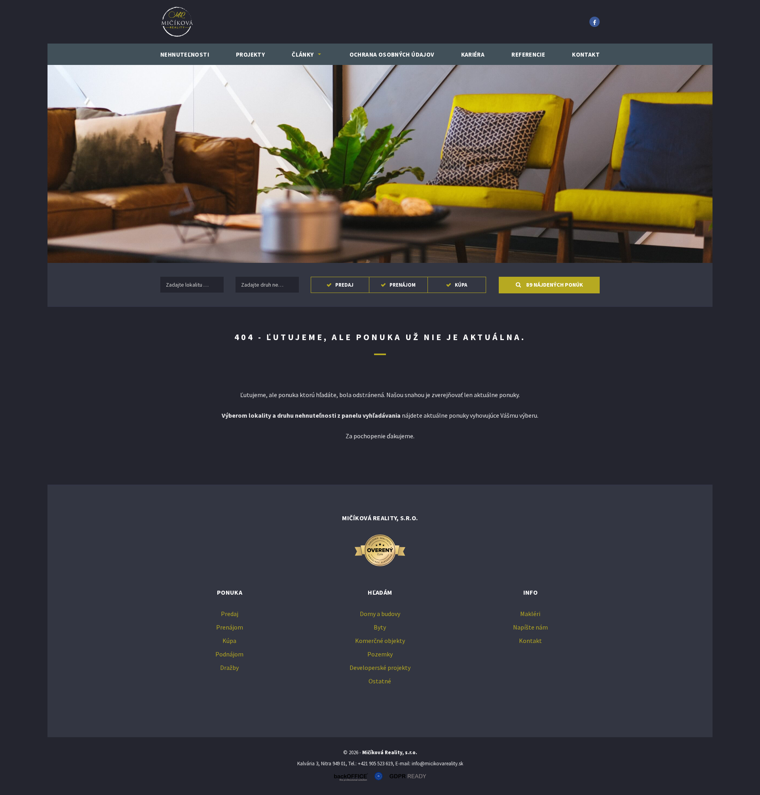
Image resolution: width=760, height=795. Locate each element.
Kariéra (473, 54)
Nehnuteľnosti (184, 54)
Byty (380, 627)
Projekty (250, 54)
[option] (380, 164)
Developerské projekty (380, 667)
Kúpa (461, 284)
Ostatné (380, 681)
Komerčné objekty (380, 641)
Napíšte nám (530, 627)
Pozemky (380, 654)
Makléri (530, 614)
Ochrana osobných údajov (392, 54)
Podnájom (229, 654)
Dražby (229, 667)
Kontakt (586, 54)
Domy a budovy (380, 614)
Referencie (528, 54)
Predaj (344, 284)
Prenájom (403, 284)
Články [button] (303, 54)
